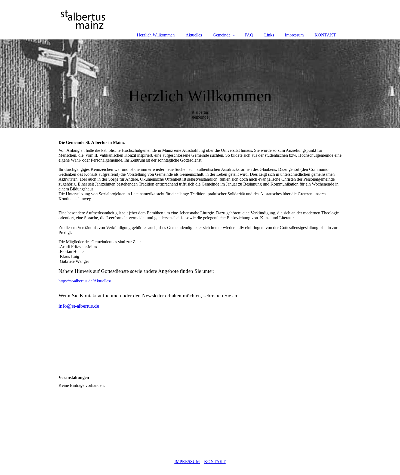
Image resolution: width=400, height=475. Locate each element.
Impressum (294, 35)
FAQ (249, 35)
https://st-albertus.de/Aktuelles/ (85, 281)
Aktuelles (194, 35)
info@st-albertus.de (79, 306)
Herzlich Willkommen (156, 35)
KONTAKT (215, 461)
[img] (200, 83)
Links (269, 35)
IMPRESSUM (187, 461)
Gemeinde (221, 35)
